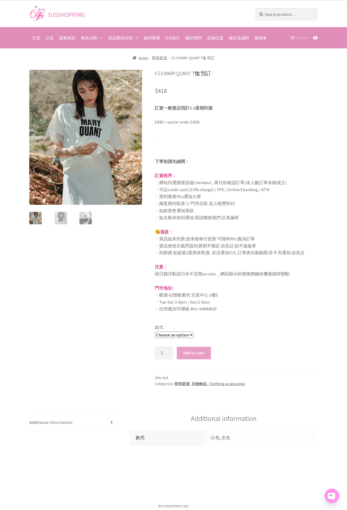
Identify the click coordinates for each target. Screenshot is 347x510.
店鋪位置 (215, 37)
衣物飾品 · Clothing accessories (218, 383)
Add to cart (194, 352)
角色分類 (89, 37)
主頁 (36, 37)
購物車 (261, 37)
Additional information (50, 422)
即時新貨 (159, 57)
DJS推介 (172, 37)
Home (143, 57)
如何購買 (152, 37)
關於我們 (193, 37)
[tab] (73, 423)
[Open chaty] (331, 496)
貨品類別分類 (120, 37)
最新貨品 (67, 37)
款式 (159, 327)
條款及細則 (239, 37)
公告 (50, 37)
